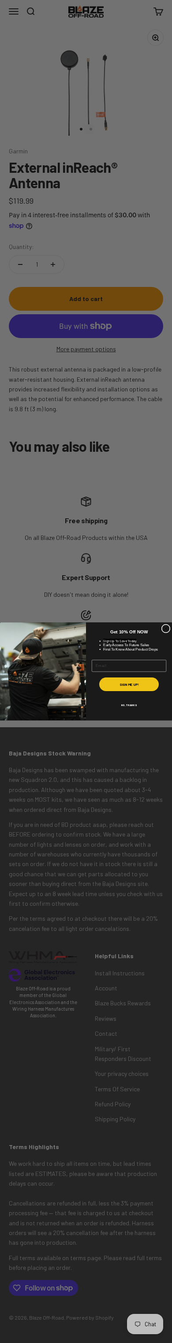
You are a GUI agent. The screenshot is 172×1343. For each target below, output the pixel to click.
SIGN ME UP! (129, 684)
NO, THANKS (129, 705)
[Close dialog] (166, 628)
